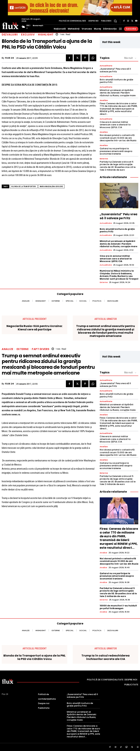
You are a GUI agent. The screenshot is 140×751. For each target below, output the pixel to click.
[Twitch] (126, 747)
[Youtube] (136, 21)
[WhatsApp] (92, 57)
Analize (104, 100)
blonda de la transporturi (23, 186)
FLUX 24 (9, 58)
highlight (46, 34)
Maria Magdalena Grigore (51, 186)
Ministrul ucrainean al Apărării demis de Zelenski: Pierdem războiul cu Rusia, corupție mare (118, 93)
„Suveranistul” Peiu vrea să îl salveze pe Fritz (115, 70)
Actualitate (106, 66)
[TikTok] (121, 747)
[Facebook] (124, 21)
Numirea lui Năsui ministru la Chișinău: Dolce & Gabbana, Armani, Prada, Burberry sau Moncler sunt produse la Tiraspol (119, 274)
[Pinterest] (85, 57)
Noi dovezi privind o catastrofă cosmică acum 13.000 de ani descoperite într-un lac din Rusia (118, 138)
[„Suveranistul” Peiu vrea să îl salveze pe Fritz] (119, 196)
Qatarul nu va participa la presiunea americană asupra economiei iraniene (116, 151)
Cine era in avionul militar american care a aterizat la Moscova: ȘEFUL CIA (115, 124)
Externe (104, 159)
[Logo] (10, 25)
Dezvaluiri (10, 34)
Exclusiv (28, 34)
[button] (115, 21)
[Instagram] (128, 21)
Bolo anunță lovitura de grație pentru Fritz (116, 81)
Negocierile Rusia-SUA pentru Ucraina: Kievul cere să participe (34, 327)
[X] (132, 21)
